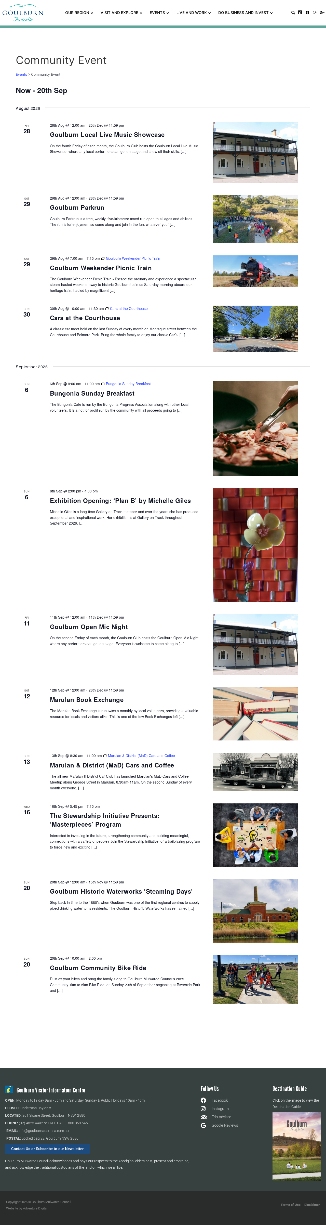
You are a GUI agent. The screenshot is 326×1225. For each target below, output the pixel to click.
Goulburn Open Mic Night (89, 626)
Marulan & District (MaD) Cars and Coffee (112, 765)
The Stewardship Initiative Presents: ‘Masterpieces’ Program (105, 819)
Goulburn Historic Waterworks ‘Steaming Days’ (121, 891)
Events (21, 74)
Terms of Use (291, 1205)
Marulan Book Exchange (87, 699)
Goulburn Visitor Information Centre (51, 1090)
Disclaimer (312, 1205)
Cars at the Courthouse (85, 317)
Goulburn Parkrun (77, 207)
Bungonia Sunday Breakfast (92, 393)
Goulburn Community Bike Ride (98, 967)
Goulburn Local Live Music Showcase (107, 134)
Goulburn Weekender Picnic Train (101, 267)
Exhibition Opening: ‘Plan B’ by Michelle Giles (120, 500)
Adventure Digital (35, 1208)
